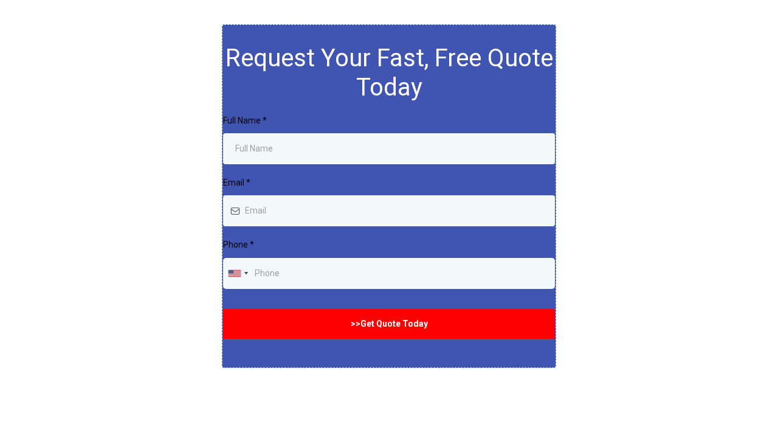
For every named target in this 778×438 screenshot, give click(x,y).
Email (236, 182)
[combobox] (238, 273)
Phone (238, 244)
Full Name (245, 120)
